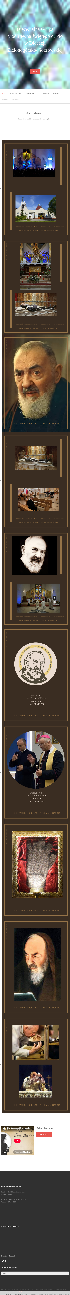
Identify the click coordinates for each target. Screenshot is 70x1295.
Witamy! (35, 71)
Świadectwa (44, 93)
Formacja (30, 93)
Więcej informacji (44, 1134)
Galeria (5, 99)
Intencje (56, 93)
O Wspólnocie (15, 93)
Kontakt (15, 99)
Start (4, 93)
